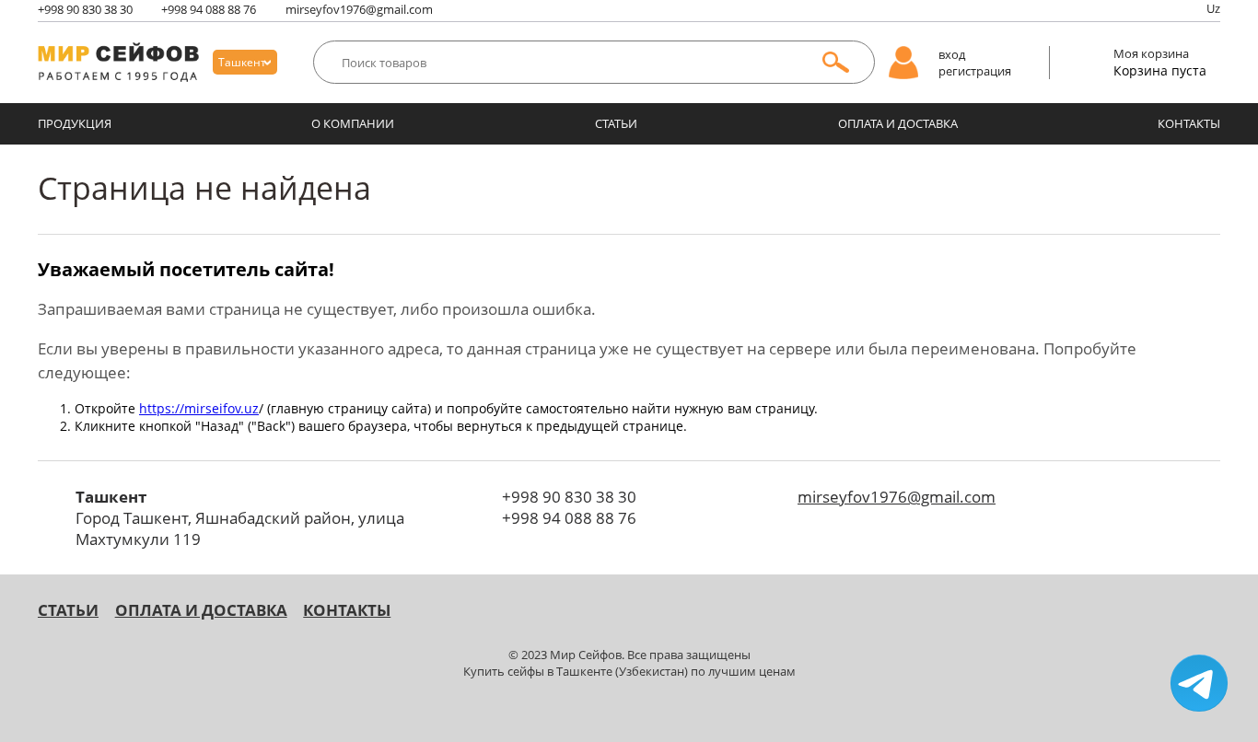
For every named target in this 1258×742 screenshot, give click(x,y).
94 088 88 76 (208, 9)
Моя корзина (1151, 53)
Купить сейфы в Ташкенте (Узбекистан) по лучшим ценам (629, 671)
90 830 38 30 (85, 9)
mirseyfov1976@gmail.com (359, 9)
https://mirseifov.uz (199, 408)
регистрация (974, 71)
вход (951, 54)
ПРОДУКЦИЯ (74, 123)
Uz (1213, 8)
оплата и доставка (898, 123)
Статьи (616, 123)
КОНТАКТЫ (1189, 123)
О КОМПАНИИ (352, 123)
